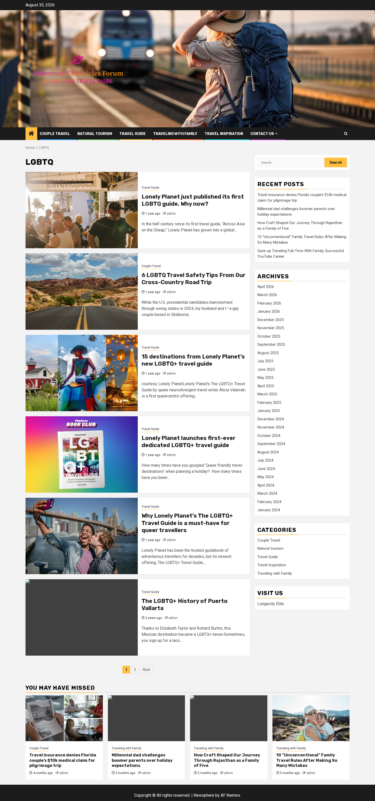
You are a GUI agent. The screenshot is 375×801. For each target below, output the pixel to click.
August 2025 (268, 353)
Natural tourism (94, 134)
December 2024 (270, 419)
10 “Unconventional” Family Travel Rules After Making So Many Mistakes (306, 760)
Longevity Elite (270, 603)
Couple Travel (55, 134)
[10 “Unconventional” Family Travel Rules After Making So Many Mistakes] (311, 718)
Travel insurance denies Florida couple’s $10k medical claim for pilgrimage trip (62, 760)
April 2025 (265, 386)
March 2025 (267, 394)
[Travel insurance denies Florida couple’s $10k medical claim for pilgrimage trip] (64, 718)
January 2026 (268, 311)
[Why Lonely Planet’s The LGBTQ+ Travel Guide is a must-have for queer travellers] (82, 536)
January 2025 (268, 410)
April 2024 (265, 485)
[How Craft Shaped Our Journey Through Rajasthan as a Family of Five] (228, 718)
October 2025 (268, 336)
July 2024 (265, 460)
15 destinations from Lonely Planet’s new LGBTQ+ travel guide (193, 360)
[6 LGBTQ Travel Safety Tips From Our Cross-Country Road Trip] (82, 291)
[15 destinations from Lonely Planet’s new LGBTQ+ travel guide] (82, 373)
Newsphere (204, 795)
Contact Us (262, 134)
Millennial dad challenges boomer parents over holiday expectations (142, 760)
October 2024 (268, 435)
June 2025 (266, 369)
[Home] (31, 133)
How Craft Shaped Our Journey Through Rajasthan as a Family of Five (227, 760)
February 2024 (269, 502)
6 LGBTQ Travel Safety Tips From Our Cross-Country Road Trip (193, 279)
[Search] (346, 134)
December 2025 (270, 319)
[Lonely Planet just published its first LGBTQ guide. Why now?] (82, 210)
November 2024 (270, 427)
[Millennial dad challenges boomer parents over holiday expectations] (146, 718)
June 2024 (266, 468)
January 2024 (268, 510)
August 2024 (268, 452)
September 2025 (271, 344)
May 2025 (265, 377)
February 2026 (269, 303)
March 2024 (267, 493)
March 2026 (267, 295)
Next (146, 670)
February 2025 (269, 402)
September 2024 (271, 443)
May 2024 (265, 477)
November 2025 (270, 328)
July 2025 (265, 361)
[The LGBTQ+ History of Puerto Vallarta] (82, 617)
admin (171, 213)
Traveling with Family (175, 134)
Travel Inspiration (224, 134)
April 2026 (265, 286)
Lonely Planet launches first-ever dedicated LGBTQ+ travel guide (188, 442)
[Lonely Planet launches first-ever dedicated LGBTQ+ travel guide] (82, 454)
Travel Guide (132, 134)
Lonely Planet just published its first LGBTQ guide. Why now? (193, 200)
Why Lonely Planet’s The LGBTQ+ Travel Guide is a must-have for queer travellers (187, 523)
